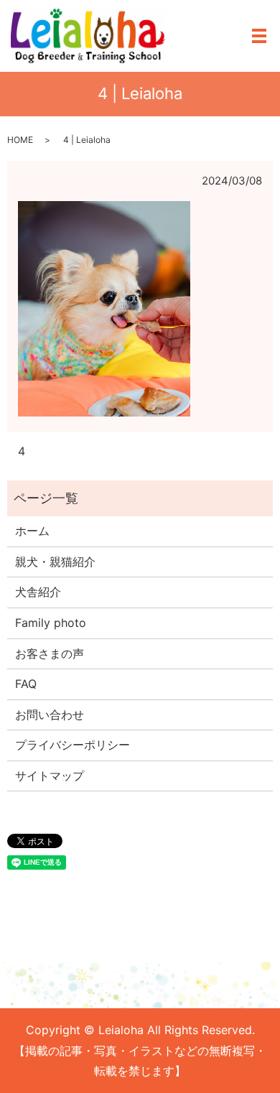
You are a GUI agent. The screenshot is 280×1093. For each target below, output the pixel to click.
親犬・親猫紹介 (55, 561)
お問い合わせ (49, 714)
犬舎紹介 (38, 592)
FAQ (26, 683)
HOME (20, 139)
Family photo (50, 622)
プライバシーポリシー (72, 745)
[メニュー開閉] (259, 36)
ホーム (32, 531)
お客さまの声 (49, 653)
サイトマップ (49, 775)
